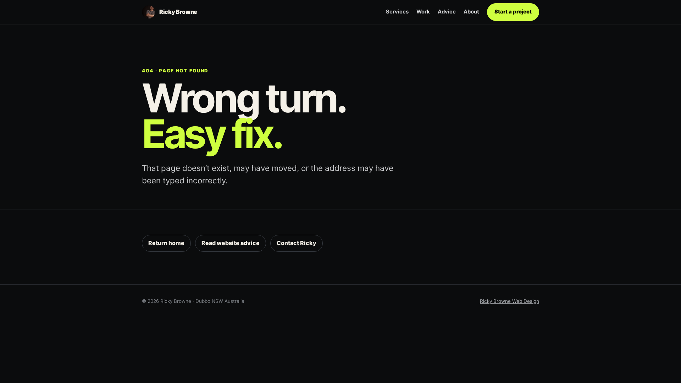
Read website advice (230, 242)
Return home (166, 242)
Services (397, 12)
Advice (447, 12)
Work (423, 12)
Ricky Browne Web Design (509, 301)
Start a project (513, 12)
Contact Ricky (296, 242)
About (471, 12)
